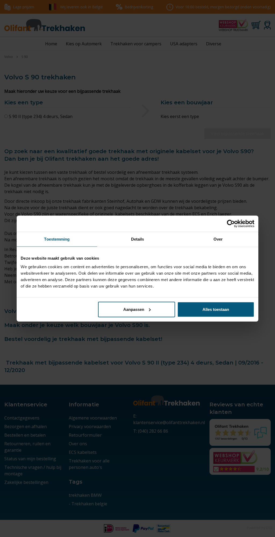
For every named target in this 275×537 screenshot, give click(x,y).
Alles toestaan (215, 309)
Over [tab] (218, 239)
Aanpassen (133, 309)
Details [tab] (137, 239)
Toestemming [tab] (57, 239)
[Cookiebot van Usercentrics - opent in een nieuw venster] (230, 224)
